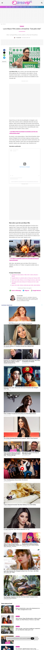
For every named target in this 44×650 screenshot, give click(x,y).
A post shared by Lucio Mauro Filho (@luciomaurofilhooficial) (24, 181)
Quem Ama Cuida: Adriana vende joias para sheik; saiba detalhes (26, 285)
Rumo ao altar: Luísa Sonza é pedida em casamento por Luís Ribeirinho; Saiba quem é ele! (28, 629)
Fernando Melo (19, 37)
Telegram (26, 290)
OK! (32, 638)
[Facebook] (4, 50)
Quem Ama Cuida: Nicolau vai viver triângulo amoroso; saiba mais (26, 280)
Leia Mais (28, 638)
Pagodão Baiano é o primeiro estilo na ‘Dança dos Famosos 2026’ (26, 278)
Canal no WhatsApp (15, 290)
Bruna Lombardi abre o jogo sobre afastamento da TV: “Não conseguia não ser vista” (28, 609)
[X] (4, 53)
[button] (38, 3)
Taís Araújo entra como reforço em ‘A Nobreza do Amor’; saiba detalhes (25, 282)
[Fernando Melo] (14, 37)
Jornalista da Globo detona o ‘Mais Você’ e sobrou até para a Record (25, 275)
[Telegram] (4, 58)
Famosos (4, 24)
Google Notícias (36, 290)
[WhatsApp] (4, 55)
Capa (1, 24)
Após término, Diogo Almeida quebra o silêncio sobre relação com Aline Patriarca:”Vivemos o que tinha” (28, 619)
